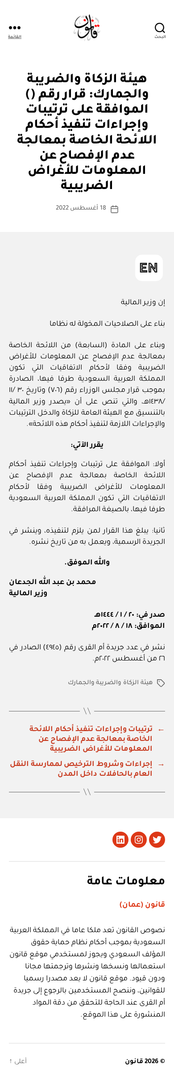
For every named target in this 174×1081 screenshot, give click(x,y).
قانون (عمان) (142, 905)
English (149, 268)
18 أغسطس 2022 (81, 208)
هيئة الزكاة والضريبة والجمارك (110, 683)
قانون (134, 1062)
